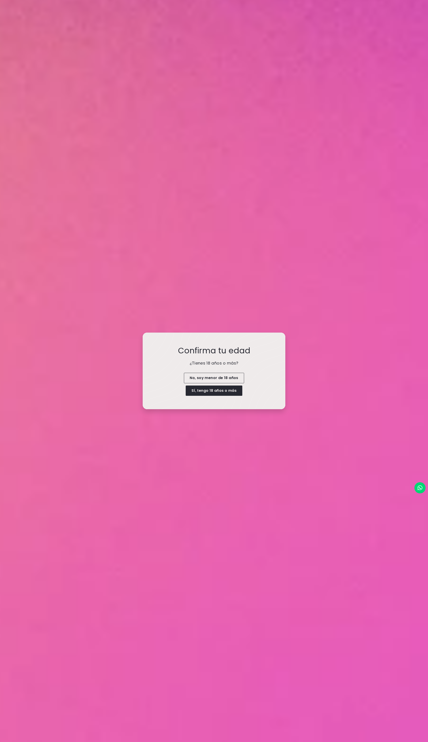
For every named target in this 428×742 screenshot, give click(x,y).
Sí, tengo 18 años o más (214, 390)
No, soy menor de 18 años (214, 377)
